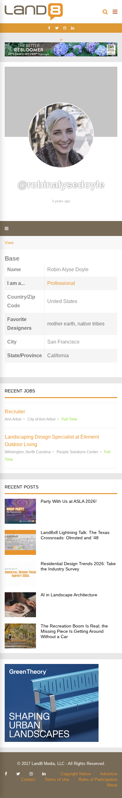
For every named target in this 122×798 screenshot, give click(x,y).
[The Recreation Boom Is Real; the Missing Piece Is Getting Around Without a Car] (20, 646)
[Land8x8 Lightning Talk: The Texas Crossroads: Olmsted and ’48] (20, 553)
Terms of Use (57, 779)
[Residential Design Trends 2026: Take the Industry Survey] (20, 584)
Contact (28, 779)
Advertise (108, 774)
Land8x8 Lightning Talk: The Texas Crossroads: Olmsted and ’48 (75, 535)
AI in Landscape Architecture (69, 594)
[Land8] (34, 19)
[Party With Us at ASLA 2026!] (20, 522)
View (9, 242)
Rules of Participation (98, 779)
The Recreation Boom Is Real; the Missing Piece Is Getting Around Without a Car (74, 631)
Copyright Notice (76, 774)
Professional (61, 283)
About (112, 785)
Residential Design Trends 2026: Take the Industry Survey (78, 566)
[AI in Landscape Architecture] (20, 615)
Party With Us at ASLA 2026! (69, 501)
